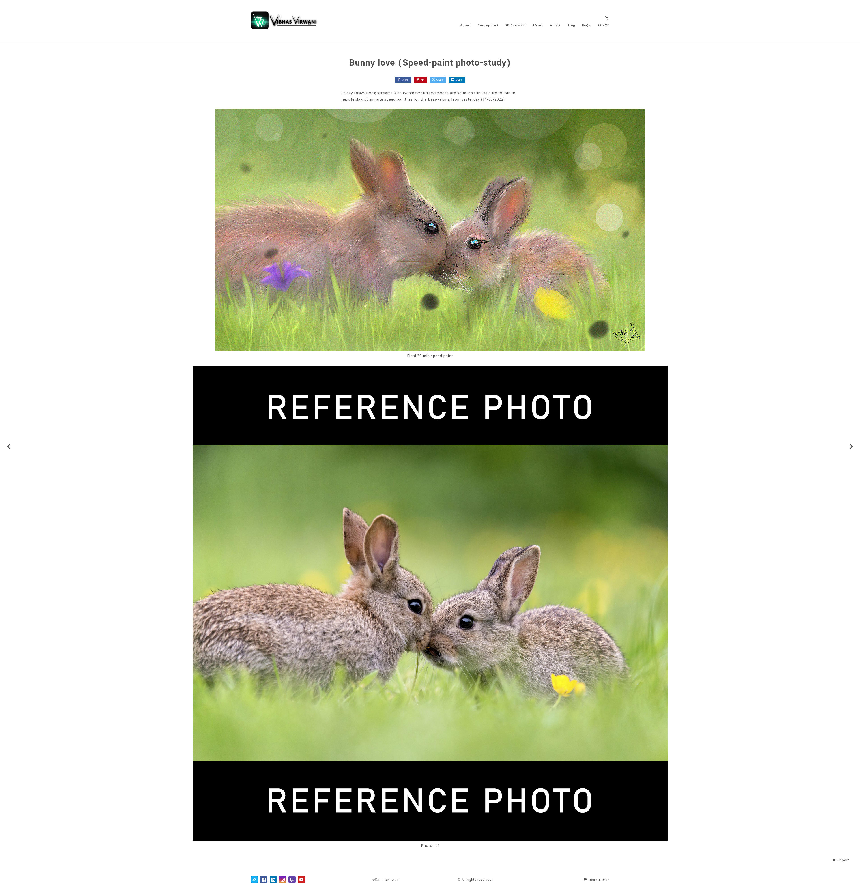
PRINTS (603, 25)
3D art (538, 25)
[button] (840, 860)
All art (555, 25)
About (465, 25)
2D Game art (515, 25)
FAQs (586, 25)
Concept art (488, 25)
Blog (571, 25)
